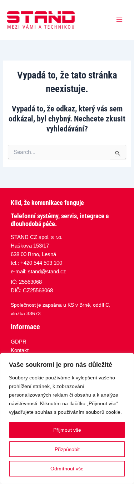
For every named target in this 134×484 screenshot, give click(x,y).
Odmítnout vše (67, 468)
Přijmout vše (67, 430)
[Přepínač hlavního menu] (119, 19)
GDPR (18, 342)
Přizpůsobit (67, 449)
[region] (67, 418)
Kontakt (20, 350)
